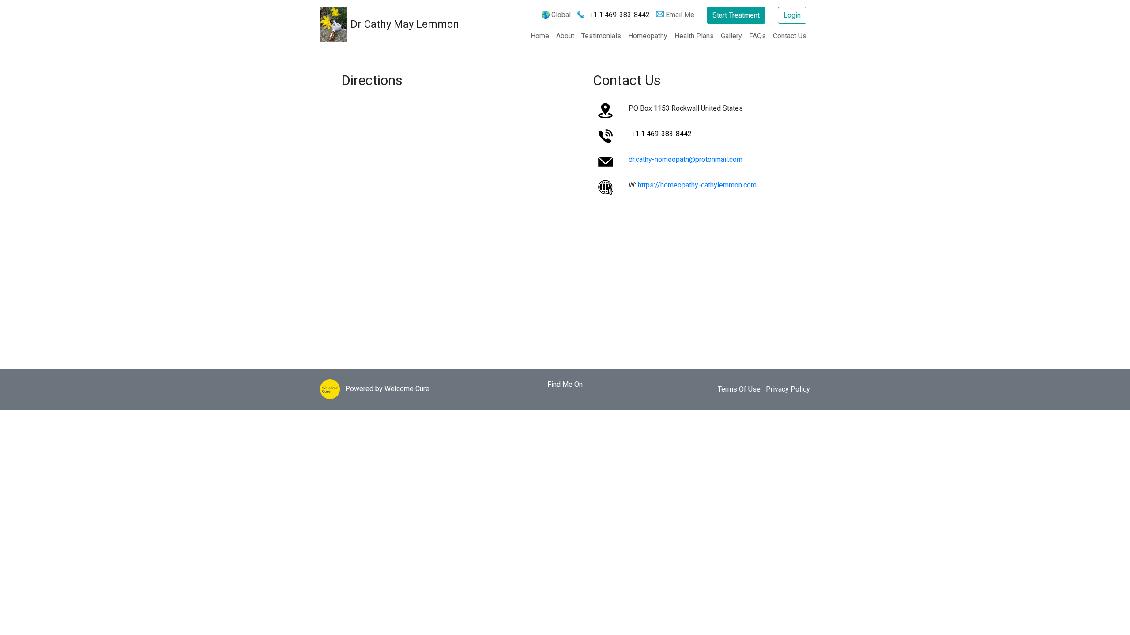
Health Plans (694, 36)
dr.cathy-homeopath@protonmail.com (685, 159)
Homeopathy (647, 36)
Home (540, 36)
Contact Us (789, 36)
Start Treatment (736, 15)
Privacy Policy (788, 389)
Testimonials (601, 36)
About (565, 36)
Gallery (731, 36)
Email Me (680, 15)
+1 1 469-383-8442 (619, 15)
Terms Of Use (739, 389)
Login (792, 15)
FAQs (757, 36)
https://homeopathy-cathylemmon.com (697, 185)
